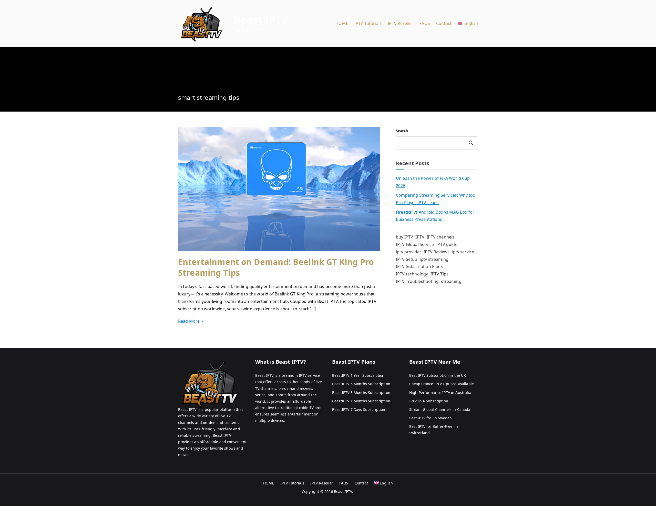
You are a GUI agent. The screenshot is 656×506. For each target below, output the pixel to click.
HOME (341, 23)
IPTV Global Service (415, 244)
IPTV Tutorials (368, 23)
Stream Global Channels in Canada (439, 409)
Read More (189, 321)
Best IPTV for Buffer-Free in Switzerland (433, 429)
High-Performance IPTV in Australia (440, 392)
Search (402, 130)
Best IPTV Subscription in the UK (437, 375)
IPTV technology (412, 274)
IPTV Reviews (436, 252)
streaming (451, 281)
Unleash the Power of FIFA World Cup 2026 (433, 181)
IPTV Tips (439, 274)
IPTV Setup (406, 259)
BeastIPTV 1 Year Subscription (358, 375)
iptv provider (408, 252)
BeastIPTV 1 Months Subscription (361, 401)
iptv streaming (434, 259)
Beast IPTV (260, 20)
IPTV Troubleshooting (417, 281)
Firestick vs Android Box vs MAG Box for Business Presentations (435, 215)
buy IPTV (404, 237)
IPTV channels (440, 237)
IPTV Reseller (400, 23)
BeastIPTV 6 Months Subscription (361, 383)
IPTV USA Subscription (428, 401)
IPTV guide (446, 244)
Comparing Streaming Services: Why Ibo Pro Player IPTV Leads (435, 198)
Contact (444, 23)
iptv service (463, 252)
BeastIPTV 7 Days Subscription (358, 409)
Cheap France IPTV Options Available (441, 383)
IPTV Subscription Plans (419, 266)
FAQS (424, 23)
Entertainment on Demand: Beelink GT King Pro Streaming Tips (276, 267)
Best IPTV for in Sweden (430, 417)
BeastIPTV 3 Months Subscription (361, 392)
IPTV (419, 237)
